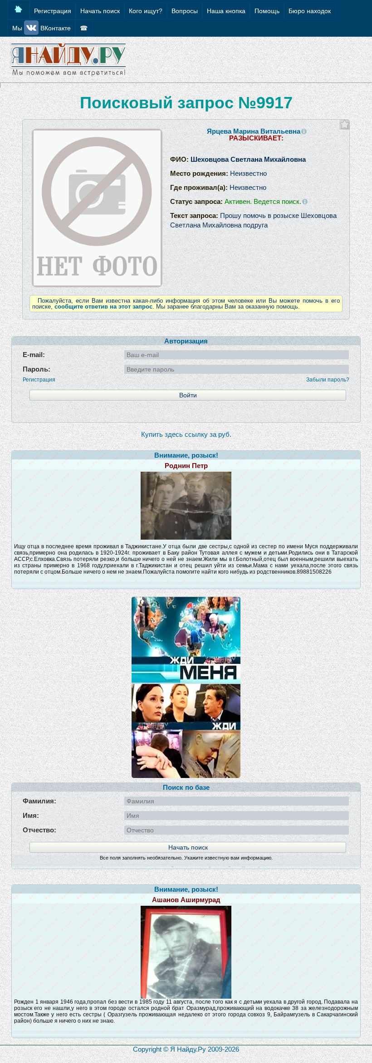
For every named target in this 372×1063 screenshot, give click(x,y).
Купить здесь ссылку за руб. (186, 434)
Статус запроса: (235, 201)
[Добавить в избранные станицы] (344, 124)
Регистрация (39, 380)
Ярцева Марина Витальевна (253, 131)
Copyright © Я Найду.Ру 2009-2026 (186, 1049)
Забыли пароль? (327, 380)
